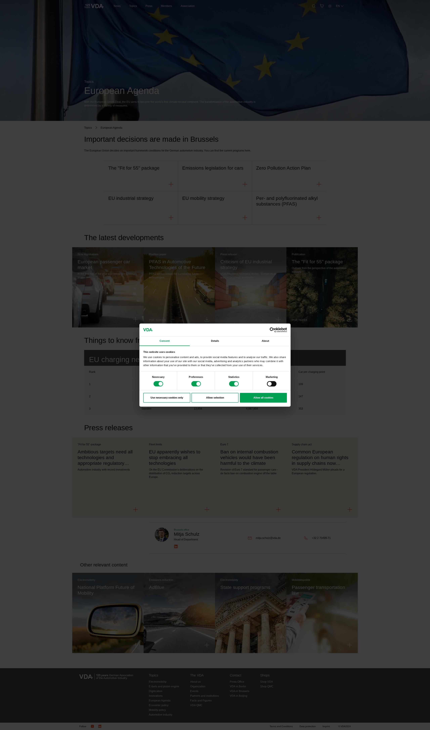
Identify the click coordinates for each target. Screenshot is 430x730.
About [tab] (265, 341)
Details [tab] (215, 341)
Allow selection (215, 397)
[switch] (196, 383)
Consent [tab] (165, 341)
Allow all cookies (263, 397)
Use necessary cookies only (166, 397)
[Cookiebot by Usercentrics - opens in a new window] (272, 329)
